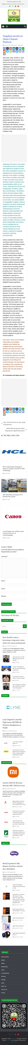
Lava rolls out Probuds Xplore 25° (18, 742)
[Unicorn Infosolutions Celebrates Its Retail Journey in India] (6, 887)
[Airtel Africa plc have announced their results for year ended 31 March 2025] (6, 823)
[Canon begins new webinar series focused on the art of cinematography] (14, 506)
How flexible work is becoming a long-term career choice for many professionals (14, 640)
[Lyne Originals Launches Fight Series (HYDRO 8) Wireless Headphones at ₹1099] (14, 707)
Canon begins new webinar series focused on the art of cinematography (13, 533)
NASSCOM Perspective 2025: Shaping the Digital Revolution (15, 430)
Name (3, 581)
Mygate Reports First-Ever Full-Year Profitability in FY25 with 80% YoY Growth (19, 803)
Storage (3, 979)
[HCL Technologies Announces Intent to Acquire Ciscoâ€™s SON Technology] (14, 440)
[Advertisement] (14, 148)
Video (2, 983)
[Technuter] (3, 26)
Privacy (3, 992)
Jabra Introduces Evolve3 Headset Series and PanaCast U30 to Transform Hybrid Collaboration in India (19, 752)
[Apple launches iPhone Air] (6, 919)
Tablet (3, 963)
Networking (4, 966)
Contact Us (4, 989)
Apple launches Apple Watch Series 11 (19, 934)
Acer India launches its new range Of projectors (14, 423)
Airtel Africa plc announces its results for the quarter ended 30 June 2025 (19, 813)
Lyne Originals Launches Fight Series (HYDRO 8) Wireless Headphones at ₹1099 (12, 723)
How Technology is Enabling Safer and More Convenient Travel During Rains (19, 686)
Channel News (5, 957)
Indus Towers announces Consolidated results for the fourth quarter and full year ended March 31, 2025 (19, 833)
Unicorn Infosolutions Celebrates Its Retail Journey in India (19, 886)
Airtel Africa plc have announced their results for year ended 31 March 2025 (18, 822)
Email (3, 588)
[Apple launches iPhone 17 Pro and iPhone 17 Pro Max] (6, 911)
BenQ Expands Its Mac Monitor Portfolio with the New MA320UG (13, 866)
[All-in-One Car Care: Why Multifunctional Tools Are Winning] (6, 659)
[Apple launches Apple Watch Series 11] (6, 935)
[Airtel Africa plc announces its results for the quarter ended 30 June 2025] (6, 813)
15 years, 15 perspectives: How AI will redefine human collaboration (19, 668)
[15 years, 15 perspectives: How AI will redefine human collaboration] (6, 669)
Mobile (3, 960)
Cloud (2, 970)
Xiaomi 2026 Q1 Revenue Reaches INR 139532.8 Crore (14, 784)
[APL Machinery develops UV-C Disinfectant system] (14, 480)
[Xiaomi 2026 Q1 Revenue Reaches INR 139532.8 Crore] (14, 772)
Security (3, 976)
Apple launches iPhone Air (18, 918)
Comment (4, 556)
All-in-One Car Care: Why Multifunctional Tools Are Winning (18, 658)
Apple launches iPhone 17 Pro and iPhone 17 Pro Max (19, 910)
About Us (3, 986)
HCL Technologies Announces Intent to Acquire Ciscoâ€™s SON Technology (14, 468)
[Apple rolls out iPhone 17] (6, 926)
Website (3, 596)
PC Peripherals (5, 973)
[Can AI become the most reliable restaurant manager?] (6, 678)
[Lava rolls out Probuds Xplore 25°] (6, 743)
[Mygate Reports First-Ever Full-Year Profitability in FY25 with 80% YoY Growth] (6, 804)
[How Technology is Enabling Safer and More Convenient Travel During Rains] (6, 687)
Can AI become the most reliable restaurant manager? (19, 677)
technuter (15, 45)
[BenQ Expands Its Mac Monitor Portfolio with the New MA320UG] (14, 853)
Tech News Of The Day (10, 615)
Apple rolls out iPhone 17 (18, 926)
